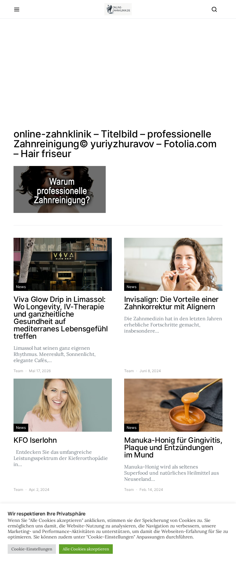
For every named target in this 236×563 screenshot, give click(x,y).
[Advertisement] (118, 74)
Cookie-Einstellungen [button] (31, 549)
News (21, 286)
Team (18, 370)
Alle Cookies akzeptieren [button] (86, 549)
